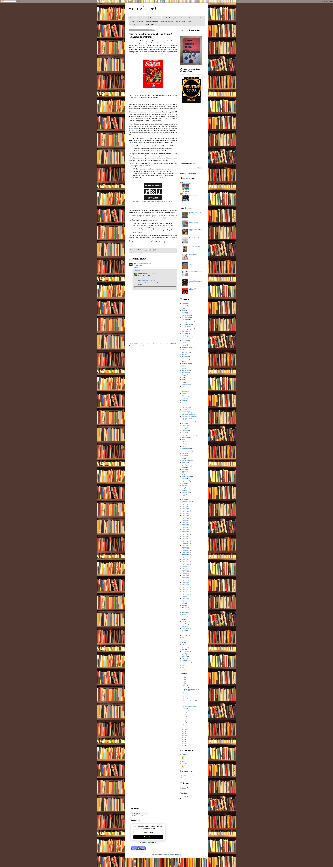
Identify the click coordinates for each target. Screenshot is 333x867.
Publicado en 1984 (156, 251)
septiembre (185, 710)
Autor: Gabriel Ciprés (186, 324)
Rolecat (183, 614)
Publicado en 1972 (185, 506)
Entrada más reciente (134, 343)
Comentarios (185, 777)
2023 (183, 684)
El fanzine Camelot (187, 698)
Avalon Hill (184, 345)
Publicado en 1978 (185, 515)
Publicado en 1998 (185, 550)
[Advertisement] (153, 328)
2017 (183, 739)
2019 (183, 735)
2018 (183, 737)
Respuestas (137, 270)
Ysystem (183, 667)
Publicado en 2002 (185, 557)
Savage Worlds (180, 21)
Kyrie (183, 446)
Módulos (183, 473)
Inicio (154, 343)
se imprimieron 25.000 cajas (158, 54)
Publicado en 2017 (185, 582)
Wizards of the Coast (186, 662)
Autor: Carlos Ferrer (186, 317)
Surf (139, 273)
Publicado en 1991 (185, 538)
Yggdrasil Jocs (185, 663)
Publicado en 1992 (185, 540)
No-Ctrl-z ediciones (186, 481)
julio (184, 714)
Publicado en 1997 (185, 549)
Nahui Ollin (184, 478)
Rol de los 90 (142, 8)
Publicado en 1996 (185, 547)
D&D (140, 251)
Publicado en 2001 (185, 556)
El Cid (183, 395)
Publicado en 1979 (185, 517)
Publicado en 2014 (185, 577)
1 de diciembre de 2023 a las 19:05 (144, 263)
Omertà (183, 488)
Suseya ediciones (185, 633)
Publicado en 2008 (185, 566)
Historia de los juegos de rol (170, 18)
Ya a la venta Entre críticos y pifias (189, 35)
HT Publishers (185, 430)
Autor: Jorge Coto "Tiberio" (187, 328)
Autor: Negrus (185, 333)
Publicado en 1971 (185, 504)
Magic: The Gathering (186, 460)
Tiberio (131, 142)
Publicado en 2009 (185, 568)
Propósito (132, 18)
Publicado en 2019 (185, 586)
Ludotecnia (184, 457)
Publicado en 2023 (185, 593)
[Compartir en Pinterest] (155, 250)
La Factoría (184, 450)
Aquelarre (140, 21)
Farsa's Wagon (185, 405)
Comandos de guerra (186, 363)
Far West (183, 404)
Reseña (183, 603)
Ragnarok (184, 600)
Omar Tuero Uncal (187, 759)
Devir (183, 382)
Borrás (183, 354)
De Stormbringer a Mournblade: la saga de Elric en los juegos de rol (195, 281)
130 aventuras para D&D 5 (194, 246)
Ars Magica (184, 312)
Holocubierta (184, 427)
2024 (183, 682)
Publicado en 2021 (185, 589)
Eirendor (183, 393)
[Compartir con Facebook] (154, 250)
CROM (183, 367)
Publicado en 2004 (185, 561)
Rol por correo (185, 612)
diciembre (185, 685)
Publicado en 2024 (185, 594)
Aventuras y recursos (135, 24)
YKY (183, 665)
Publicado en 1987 (185, 531)
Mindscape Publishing (186, 466)
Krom (135, 263)
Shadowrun (184, 626)
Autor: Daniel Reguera (186, 322)
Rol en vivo (184, 610)
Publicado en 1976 (185, 511)
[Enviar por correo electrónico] (149, 250)
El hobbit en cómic (187, 694)
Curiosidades (184, 372)
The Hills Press (185, 635)
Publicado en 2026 (185, 598)
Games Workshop (185, 407)
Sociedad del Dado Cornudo (187, 628)
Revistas (132, 21)
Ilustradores (184, 432)
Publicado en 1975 (185, 510)
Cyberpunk (184, 374)
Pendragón (184, 499)
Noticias (183, 487)
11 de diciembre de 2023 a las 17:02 (147, 280)
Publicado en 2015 (185, 579)
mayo (184, 718)
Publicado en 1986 (185, 529)
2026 (183, 677)
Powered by (143, 842)
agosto (184, 712)
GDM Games (184, 409)
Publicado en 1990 (185, 536)
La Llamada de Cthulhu (186, 451)
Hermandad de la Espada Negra (188, 421)
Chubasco (185, 754)
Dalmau (143, 251)
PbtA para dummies (193, 254)
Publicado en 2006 (185, 564)
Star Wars (184, 630)
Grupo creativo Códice (186, 412)
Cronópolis (184, 368)
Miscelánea (184, 471)
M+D (183, 458)
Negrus (184, 756)
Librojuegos (184, 453)
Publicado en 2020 (185, 587)
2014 (183, 745)
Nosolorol (184, 485)
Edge (183, 386)
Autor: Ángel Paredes (186, 315)
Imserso (183, 434)
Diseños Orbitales (185, 384)
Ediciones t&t (184, 391)
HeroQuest (184, 423)
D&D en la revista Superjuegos (189, 692)
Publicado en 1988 (185, 533)
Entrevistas (200, 18)
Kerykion (184, 444)
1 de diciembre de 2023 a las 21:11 (149, 273)
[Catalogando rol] (185, 303)
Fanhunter (184, 402)
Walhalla (183, 649)
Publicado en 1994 (185, 543)
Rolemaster (184, 616)
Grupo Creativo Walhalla (187, 418)
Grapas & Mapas (185, 411)
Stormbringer (184, 632)
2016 (183, 741)
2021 (183, 731)
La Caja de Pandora (186, 448)
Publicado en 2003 (185, 559)
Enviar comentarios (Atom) (140, 345)
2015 (183, 743)
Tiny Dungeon (185, 639)
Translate (141, 815)
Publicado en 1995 (185, 545)
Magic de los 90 (185, 193)
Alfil (183, 308)
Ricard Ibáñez (184, 607)
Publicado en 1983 (185, 524)
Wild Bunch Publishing (186, 660)
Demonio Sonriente (186, 381)
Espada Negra (184, 400)
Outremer (184, 494)
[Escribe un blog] (150, 250)
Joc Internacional (185, 437)
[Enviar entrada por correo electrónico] (146, 249)
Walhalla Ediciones (185, 651)
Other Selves (184, 490)
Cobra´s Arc (191, 183)
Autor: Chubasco (185, 319)
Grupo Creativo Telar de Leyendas (189, 416)
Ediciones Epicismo (186, 388)
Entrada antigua (173, 343)
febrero (184, 725)
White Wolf (184, 658)
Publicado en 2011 (185, 571)
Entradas (184, 775)
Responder (136, 267)
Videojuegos (184, 647)
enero (184, 727)
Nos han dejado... (185, 483)
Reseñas (191, 18)
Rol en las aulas (185, 609)
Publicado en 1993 (185, 541)
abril (184, 721)
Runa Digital (184, 617)
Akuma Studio (185, 306)
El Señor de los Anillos (167, 21)
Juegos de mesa (185, 443)
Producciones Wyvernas (187, 501)
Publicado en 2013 (185, 575)
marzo (184, 723)
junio (184, 716)
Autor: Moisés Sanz (186, 331)
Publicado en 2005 (185, 563)
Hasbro (183, 420)
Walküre (183, 653)
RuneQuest (184, 619)
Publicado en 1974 (185, 508)
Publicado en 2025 (185, 596)
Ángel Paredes (186, 765)
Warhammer (184, 656)
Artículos (183, 18)
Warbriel (185, 763)
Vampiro (190, 21)
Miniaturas (184, 467)
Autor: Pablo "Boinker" (186, 336)
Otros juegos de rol (186, 492)
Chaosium (184, 361)
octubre (184, 708)
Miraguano (184, 469)
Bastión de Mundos (186, 351)
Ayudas (183, 349)
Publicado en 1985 (164, 251)
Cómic (183, 365)
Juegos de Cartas (148, 24)
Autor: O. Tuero (185, 335)
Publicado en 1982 (185, 522)
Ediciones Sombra (185, 390)
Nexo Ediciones (185, 480)
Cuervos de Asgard (186, 370)
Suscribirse (148, 837)
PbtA (183, 495)
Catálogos (184, 358)
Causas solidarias (185, 359)
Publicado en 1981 (185, 520)
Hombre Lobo (184, 428)
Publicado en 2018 (185, 584)
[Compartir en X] (152, 250)
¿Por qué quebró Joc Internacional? (193, 289)
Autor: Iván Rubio (185, 326)
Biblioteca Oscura (185, 352)
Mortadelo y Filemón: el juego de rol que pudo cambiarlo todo (195, 238)
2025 (183, 679)
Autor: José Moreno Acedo (187, 329)
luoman (167, 854)
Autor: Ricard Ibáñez (186, 338)
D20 (182, 377)
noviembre (185, 687)
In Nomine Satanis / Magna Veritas (189, 435)
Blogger (179, 854)
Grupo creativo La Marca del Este (188, 414)
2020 (183, 733)
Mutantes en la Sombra (186, 476)
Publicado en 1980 (185, 518)
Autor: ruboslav (185, 340)
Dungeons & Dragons (152, 21)
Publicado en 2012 (185, 573)
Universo (183, 644)
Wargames (184, 654)
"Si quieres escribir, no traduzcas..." (190, 706)
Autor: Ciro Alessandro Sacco (188, 321)
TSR (183, 642)
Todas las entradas (155, 18)
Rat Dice (183, 602)
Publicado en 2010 (185, 570)
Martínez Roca (185, 462)
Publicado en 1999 (185, 552)
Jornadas (183, 439)
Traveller (183, 640)
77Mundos (184, 305)
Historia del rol (149, 251)
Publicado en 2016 (185, 580)
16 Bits (183, 182)
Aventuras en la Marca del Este (188, 347)
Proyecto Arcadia (185, 503)
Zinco (183, 669)
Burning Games (185, 356)
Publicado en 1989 (185, 534)
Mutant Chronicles (185, 474)
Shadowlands (184, 625)
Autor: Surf (136, 251)
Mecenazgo (184, 464)
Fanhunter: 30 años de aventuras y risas (191, 704)
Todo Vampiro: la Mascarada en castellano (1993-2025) (195, 221)
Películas (183, 497)
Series (183, 623)
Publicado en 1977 (185, 513)
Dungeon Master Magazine (166, 216)
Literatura (184, 455)
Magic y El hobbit (193, 195)
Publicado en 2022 (185, 591)
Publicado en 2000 (185, 554)
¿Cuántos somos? (186, 696)
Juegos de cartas (185, 441)
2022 (183, 729)
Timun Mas (184, 637)
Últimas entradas (142, 18)
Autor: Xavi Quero (185, 344)
